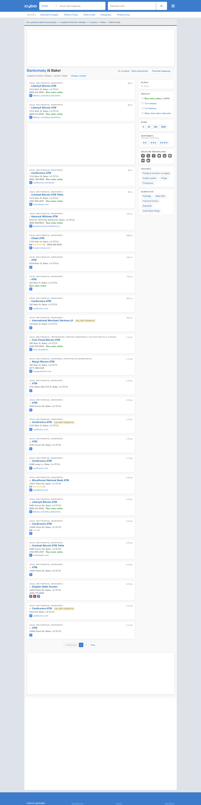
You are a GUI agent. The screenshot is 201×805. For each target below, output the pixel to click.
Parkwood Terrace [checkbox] (150, 201)
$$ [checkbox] (149, 127)
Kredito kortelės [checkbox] (149, 178)
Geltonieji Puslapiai (49, 14)
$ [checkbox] (143, 127)
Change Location (78, 76)
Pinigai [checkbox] (164, 178)
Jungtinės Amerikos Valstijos (73, 22)
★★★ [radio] (153, 142)
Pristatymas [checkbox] (148, 183)
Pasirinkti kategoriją (161, 71)
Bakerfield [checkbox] (147, 206)
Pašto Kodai (89, 14)
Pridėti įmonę (123, 14)
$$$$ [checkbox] (163, 127)
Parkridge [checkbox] (147, 196)
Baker (103, 22)
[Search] (161, 6)
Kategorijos (106, 14)
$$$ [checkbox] (155, 127)
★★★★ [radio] (164, 142)
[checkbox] (156, 98)
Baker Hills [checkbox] (160, 196)
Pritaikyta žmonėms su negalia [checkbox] (156, 173)
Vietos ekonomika (139, 71)
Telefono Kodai (71, 14)
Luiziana (93, 22)
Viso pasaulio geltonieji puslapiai (41, 22)
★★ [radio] (145, 142)
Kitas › (94, 645)
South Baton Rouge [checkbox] (151, 211)
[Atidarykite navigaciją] (173, 6)
